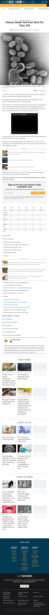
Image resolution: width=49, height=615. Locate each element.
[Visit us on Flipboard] (21, 2)
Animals (6, 5)
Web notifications (23, 600)
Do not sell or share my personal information (39, 604)
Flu (33, 20)
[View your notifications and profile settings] (43, 2)
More (43, 5)
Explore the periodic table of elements (24, 564)
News (37, 30)
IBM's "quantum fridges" (29, 8)
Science (25, 5)
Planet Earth (32, 5)
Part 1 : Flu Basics (7, 319)
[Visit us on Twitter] (15, 2)
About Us (36, 592)
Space (38, 5)
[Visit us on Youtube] (19, 2)
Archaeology (13, 5)
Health (19, 5)
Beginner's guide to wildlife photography (35, 556)
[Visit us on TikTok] (23, 2)
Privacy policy (22, 596)
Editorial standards (9, 603)
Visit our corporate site (28, 581)
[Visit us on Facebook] (13, 2)
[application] (24, 123)
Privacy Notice (40, 196)
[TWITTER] (11, 342)
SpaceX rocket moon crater (14, 8)
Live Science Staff (19, 30)
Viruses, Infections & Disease (24, 20)
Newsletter (44, 90)
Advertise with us (8, 600)
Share (5, 90)
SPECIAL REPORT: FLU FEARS (12, 299)
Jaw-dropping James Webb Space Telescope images (24, 553)
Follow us (37, 90)
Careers (35, 600)
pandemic (26, 174)
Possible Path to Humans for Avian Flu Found (15, 302)
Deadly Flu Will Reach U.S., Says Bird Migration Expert (18, 287)
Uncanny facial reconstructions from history (24, 568)
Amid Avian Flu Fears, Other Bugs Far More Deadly (17, 307)
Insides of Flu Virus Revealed (11, 304)
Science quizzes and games (35, 552)
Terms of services (19, 196)
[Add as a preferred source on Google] (24, 586)
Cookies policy (38, 596)
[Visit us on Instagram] (17, 2)
